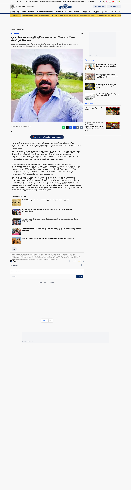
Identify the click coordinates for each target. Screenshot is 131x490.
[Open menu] (11, 1)
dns (14, 249)
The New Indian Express (31, 1)
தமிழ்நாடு (96, 11)
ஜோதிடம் (86, 11)
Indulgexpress (76, 1)
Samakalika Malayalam (55, 1)
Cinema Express (66, 1)
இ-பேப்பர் (115, 6)
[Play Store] (120, 2)
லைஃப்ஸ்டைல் (74, 11)
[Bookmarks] (17, 1)
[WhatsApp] (116, 2)
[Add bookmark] (82, 33)
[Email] (77, 127)
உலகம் (113, 11)
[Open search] (14, 1)
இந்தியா (105, 11)
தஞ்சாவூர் (15, 33)
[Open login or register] (20, 1)
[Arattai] (103, 1)
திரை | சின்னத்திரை (44, 11)
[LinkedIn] (74, 127)
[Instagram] (107, 2)
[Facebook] (100, 2)
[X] (110, 2)
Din (12, 132)
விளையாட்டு (60, 11)
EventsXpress (91, 1)
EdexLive (83, 1)
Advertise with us (94, 56)
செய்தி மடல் (101, 6)
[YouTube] (113, 2)
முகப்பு (12, 11)
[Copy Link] (81, 127)
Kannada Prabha (44, 1)
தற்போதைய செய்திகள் (25, 11)
